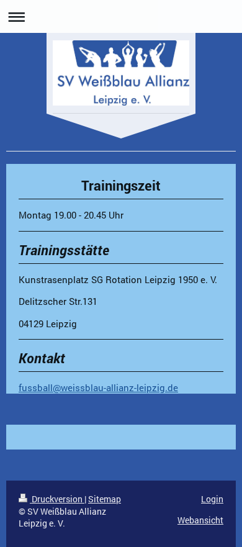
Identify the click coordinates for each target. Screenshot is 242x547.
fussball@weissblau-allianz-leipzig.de (98, 387)
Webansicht (200, 520)
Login (212, 499)
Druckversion (57, 499)
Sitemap (104, 499)
